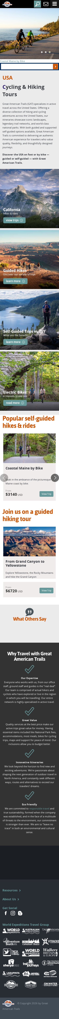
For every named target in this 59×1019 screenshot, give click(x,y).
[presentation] (4, 478)
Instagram (13, 913)
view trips (12, 220)
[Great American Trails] (5, 4)
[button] (42, 52)
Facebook (5, 913)
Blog (20, 913)
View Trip (46, 494)
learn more (13, 281)
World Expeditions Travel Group (25, 925)
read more (13, 402)
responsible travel (39, 808)
